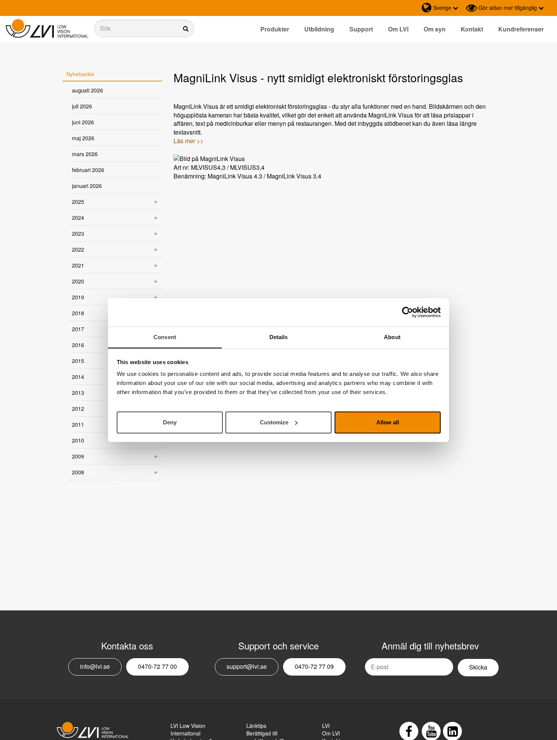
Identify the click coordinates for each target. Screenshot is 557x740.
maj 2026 (83, 138)
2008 (78, 472)
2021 (78, 265)
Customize (274, 422)
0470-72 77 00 (157, 666)
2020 (78, 281)
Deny (170, 422)
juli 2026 (82, 106)
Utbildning (319, 29)
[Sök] (144, 28)
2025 (78, 201)
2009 (78, 456)
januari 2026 (87, 185)
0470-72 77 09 (314, 666)
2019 (78, 297)
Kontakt (472, 29)
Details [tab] (278, 337)
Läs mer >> (188, 140)
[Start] (47, 28)
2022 (78, 249)
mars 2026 (85, 154)
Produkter (274, 29)
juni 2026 (83, 122)
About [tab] (392, 337)
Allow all (387, 422)
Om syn (435, 29)
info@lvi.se (95, 666)
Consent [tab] (164, 337)
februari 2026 (88, 170)
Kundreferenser (521, 29)
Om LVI (398, 29)
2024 (78, 217)
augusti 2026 (87, 90)
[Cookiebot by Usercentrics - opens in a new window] (407, 312)
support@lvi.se (247, 666)
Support (361, 29)
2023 (78, 233)
